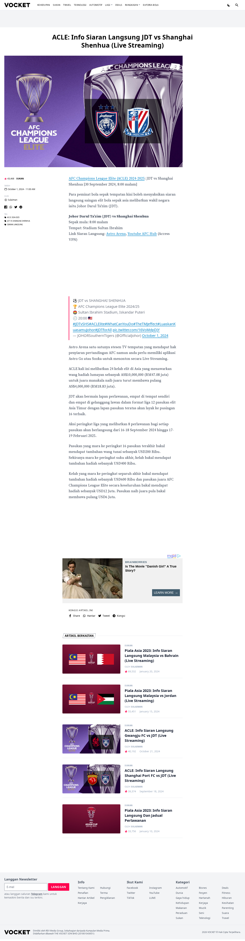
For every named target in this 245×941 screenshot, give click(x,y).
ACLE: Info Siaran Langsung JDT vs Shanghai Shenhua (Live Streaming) (122, 41)
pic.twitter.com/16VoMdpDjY (136, 329)
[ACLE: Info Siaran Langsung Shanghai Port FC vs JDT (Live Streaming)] (91, 779)
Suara (225, 913)
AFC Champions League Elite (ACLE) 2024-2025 (107, 178)
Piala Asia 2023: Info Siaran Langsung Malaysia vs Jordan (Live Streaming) (150, 695)
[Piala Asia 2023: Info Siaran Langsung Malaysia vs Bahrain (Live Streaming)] (91, 659)
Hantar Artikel (86, 898)
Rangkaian (131, 4)
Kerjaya (82, 903)
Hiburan (227, 898)
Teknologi (80, 4)
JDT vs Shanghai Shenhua (18, 221)
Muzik (202, 908)
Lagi (107, 4)
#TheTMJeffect (145, 323)
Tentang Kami (86, 887)
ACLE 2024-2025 (13, 217)
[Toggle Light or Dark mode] (229, 5)
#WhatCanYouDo (119, 323)
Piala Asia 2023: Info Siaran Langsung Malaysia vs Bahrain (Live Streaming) (151, 655)
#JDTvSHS (81, 323)
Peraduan (181, 913)
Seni (201, 913)
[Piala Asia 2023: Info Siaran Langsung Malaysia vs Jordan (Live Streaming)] (91, 699)
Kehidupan (43, 4)
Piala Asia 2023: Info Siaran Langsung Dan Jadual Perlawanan (148, 815)
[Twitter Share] (15, 207)
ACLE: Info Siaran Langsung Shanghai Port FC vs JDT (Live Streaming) (150, 775)
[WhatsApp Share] (10, 207)
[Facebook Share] (5, 207)
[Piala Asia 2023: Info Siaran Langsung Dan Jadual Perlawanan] (91, 818)
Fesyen (203, 892)
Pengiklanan (107, 898)
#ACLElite (97, 323)
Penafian (83, 892)
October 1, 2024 (155, 335)
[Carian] (237, 5)
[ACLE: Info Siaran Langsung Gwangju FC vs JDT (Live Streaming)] (91, 739)
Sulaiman (12, 199)
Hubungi (105, 887)
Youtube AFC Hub (142, 234)
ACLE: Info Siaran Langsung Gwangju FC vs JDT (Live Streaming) (149, 735)
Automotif (95, 4)
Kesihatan (228, 903)
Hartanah (204, 898)
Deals (118, 4)
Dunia (179, 892)
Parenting (228, 908)
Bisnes (203, 887)
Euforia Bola (151, 4)
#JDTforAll (103, 329)
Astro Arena (116, 234)
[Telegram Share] (20, 207)
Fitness (226, 892)
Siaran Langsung (15, 225)
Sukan (56, 4)
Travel (67, 4)
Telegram (37, 894)
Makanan (181, 908)
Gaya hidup (183, 898)
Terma (104, 892)
